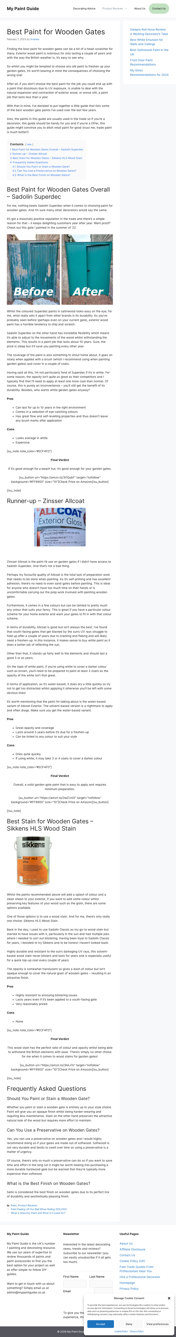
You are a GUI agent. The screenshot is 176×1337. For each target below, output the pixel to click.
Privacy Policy (137, 1331)
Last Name (96, 1276)
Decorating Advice (84, 8)
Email (67, 1291)
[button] (169, 1298)
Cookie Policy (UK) (132, 1261)
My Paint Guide (23, 8)
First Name (71, 1276)
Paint (13, 1205)
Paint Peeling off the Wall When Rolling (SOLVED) (39, 1209)
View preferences (157, 1324)
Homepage (127, 1283)
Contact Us (159, 8)
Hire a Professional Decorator (140, 1277)
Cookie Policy (121, 1331)
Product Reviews (112, 8)
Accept (100, 1324)
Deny (129, 1324)
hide (29, 144)
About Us (139, 8)
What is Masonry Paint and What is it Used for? (38, 1212)
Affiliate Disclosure (132, 1249)
